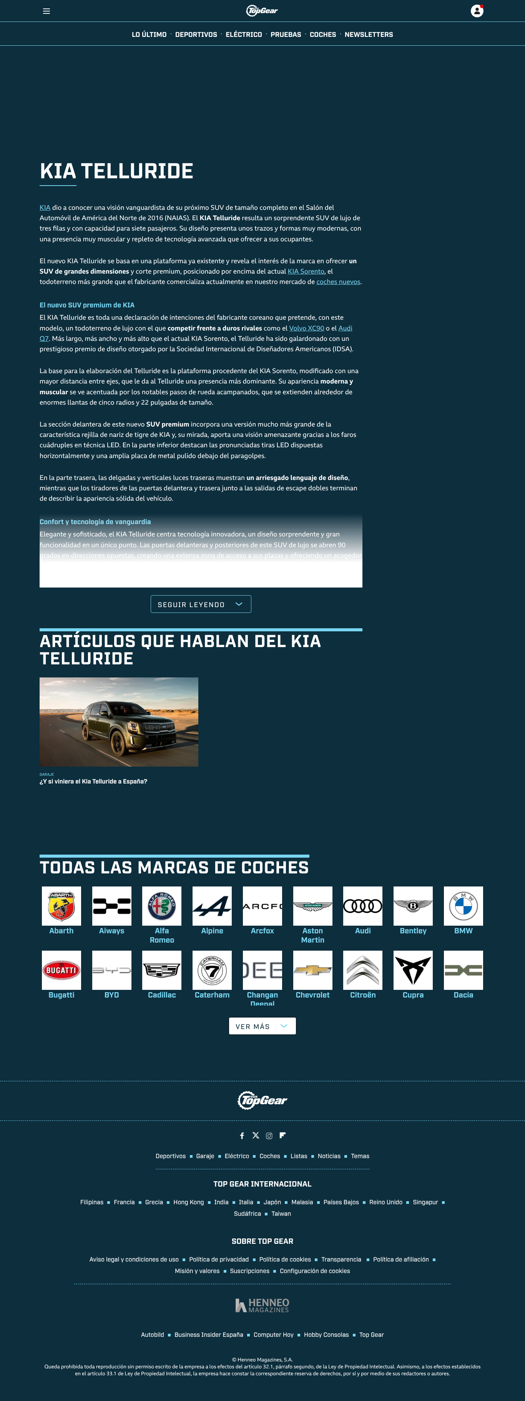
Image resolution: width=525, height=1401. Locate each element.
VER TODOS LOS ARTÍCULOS (201, 804)
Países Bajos (341, 1201)
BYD (112, 994)
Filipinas (92, 1201)
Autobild (152, 1334)
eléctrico (244, 34)
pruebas (286, 34)
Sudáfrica (247, 1213)
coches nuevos (338, 282)
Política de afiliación (401, 1259)
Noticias (329, 1155)
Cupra (413, 994)
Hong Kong (188, 1201)
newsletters (369, 34)
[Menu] (46, 11)
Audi (363, 930)
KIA (45, 208)
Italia (246, 1201)
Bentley (413, 930)
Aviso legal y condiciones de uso (134, 1259)
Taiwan (281, 1213)
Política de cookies (285, 1259)
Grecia (154, 1201)
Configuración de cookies (315, 1270)
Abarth (61, 930)
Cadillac (162, 994)
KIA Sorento (306, 272)
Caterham (212, 994)
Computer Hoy (274, 1334)
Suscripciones (250, 1270)
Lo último (149, 34)
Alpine (212, 930)
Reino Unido (385, 1201)
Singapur (425, 1201)
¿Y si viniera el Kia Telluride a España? (93, 781)
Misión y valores (197, 1270)
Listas (299, 1155)
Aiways (112, 930)
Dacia (463, 994)
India (221, 1201)
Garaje (205, 1155)
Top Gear (371, 1334)
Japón (272, 1201)
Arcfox (262, 930)
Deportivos (196, 34)
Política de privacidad (219, 1259)
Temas (360, 1155)
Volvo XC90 (306, 329)
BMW (463, 930)
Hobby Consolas (326, 1334)
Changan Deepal (262, 999)
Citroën (363, 994)
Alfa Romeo (162, 935)
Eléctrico (237, 1155)
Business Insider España (208, 1334)
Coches (323, 34)
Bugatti (61, 994)
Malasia (302, 1201)
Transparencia (342, 1259)
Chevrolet (312, 994)
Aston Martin (312, 935)
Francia (124, 1201)
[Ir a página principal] (262, 11)
